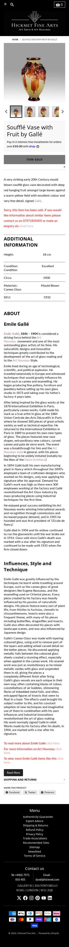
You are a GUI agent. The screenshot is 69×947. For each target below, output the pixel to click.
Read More (13, 772)
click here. (53, 743)
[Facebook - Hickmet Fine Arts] (25, 898)
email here (26, 226)
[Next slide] (62, 111)
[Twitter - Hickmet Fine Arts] (19, 898)
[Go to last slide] (6, 111)
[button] (16, 112)
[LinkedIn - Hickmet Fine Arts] (50, 898)
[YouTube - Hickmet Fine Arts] (43, 898)
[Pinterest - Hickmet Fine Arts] (37, 898)
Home (15, 39)
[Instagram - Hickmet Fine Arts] (31, 898)
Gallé (37, 200)
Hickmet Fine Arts (26, 933)
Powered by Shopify (49, 933)
